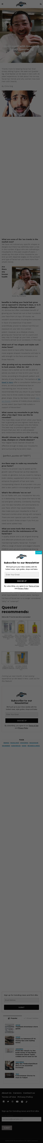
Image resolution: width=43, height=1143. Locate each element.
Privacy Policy (23, 588)
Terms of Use (34, 586)
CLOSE (38, 552)
